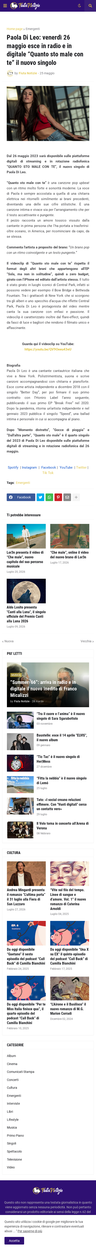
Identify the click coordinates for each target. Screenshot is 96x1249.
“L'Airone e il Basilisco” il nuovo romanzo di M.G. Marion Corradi (68, 1009)
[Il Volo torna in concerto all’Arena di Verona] (20, 829)
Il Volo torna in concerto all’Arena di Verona (63, 825)
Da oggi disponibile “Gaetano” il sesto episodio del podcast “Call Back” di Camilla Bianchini (26, 956)
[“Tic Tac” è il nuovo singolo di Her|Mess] (20, 763)
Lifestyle (13, 1119)
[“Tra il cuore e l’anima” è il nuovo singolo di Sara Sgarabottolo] (20, 720)
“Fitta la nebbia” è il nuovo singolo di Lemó (62, 780)
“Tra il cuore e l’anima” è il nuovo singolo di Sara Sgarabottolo (61, 716)
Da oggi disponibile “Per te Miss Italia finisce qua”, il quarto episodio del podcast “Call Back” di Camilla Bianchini (26, 1013)
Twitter (81, 467)
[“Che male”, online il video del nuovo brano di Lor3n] (69, 536)
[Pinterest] (58, 497)
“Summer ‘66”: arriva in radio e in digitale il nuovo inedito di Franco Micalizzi (43, 688)
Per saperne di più (30, 1231)
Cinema (12, 1064)
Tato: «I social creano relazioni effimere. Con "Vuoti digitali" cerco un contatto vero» (62, 804)
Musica (12, 1127)
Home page (15, 28)
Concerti (13, 1080)
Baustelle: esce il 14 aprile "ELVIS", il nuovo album (62, 737)
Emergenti (33, 28)
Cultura (12, 1087)
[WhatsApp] (49, 497)
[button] (5, 6)
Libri (10, 1111)
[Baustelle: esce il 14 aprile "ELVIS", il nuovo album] (20, 741)
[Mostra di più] (76, 497)
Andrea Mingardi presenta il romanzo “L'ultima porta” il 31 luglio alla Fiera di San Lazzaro (26, 897)
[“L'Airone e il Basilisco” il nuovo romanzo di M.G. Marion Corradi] (69, 988)
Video (11, 1167)
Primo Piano (15, 1135)
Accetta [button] (14, 1241)
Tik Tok (48, 473)
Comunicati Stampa (20, 1072)
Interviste (13, 1103)
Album (11, 1056)
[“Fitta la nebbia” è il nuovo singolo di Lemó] (20, 784)
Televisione (14, 1159)
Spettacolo (14, 1151)
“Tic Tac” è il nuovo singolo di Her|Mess (58, 759)
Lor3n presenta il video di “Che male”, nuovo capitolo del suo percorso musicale (25, 559)
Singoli (11, 1143)
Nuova (9, 641)
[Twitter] (40, 497)
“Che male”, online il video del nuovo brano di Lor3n (69, 554)
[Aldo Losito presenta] (26, 591)
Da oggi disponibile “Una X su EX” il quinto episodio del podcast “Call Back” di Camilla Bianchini (69, 956)
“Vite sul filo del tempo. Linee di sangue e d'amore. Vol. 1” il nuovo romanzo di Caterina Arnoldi (68, 899)
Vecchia (86, 641)
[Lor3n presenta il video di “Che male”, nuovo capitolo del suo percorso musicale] (26, 536)
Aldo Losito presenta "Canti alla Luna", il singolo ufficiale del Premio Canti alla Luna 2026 (26, 614)
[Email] (67, 497)
